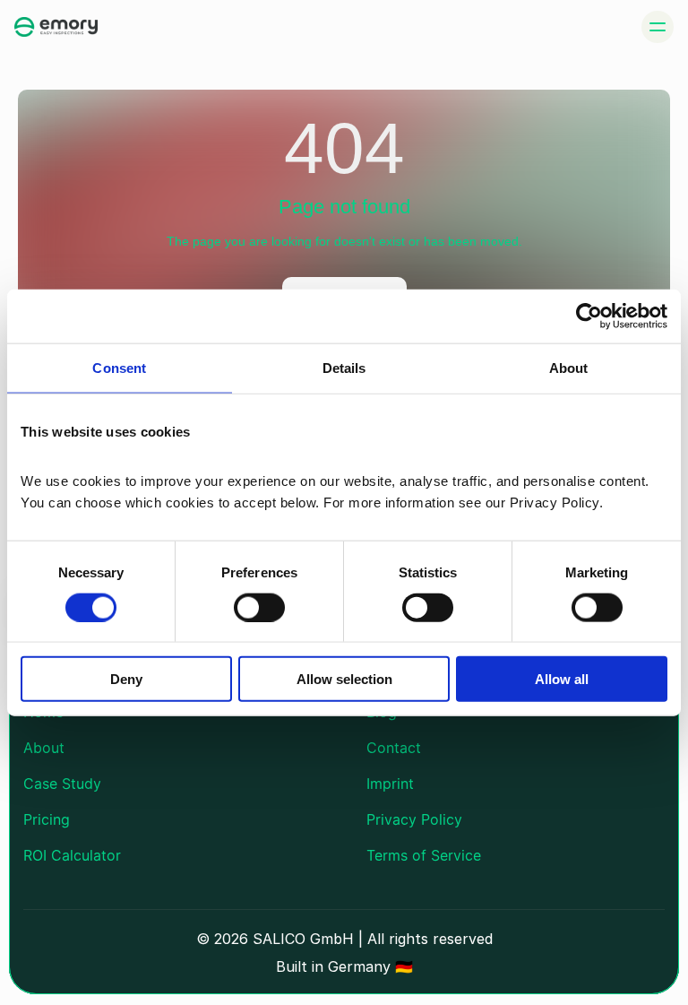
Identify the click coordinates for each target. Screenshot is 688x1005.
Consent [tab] (119, 367)
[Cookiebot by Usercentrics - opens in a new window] (589, 315)
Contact (393, 748)
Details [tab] (344, 367)
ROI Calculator (72, 855)
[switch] (259, 607)
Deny (126, 679)
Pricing (46, 819)
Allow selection (344, 679)
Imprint (390, 784)
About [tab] (569, 367)
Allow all (562, 679)
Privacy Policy (414, 819)
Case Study (62, 784)
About (43, 748)
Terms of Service (423, 855)
